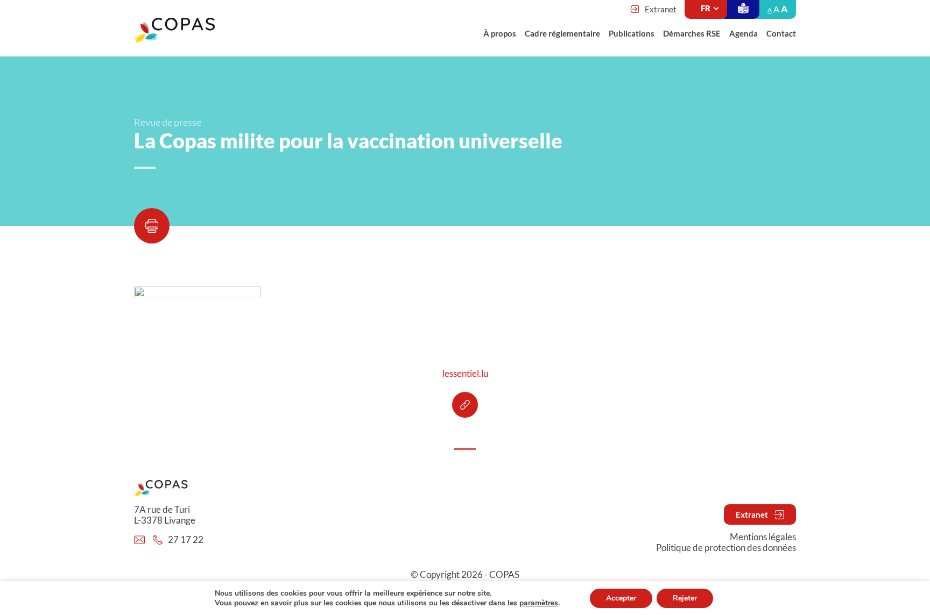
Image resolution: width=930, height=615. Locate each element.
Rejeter (685, 598)
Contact (781, 33)
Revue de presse (167, 122)
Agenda (743, 33)
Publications (631, 33)
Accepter (621, 598)
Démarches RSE (692, 33)
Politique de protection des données (726, 547)
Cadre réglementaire (562, 33)
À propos (499, 33)
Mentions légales (763, 537)
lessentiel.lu (465, 373)
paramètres (538, 603)
